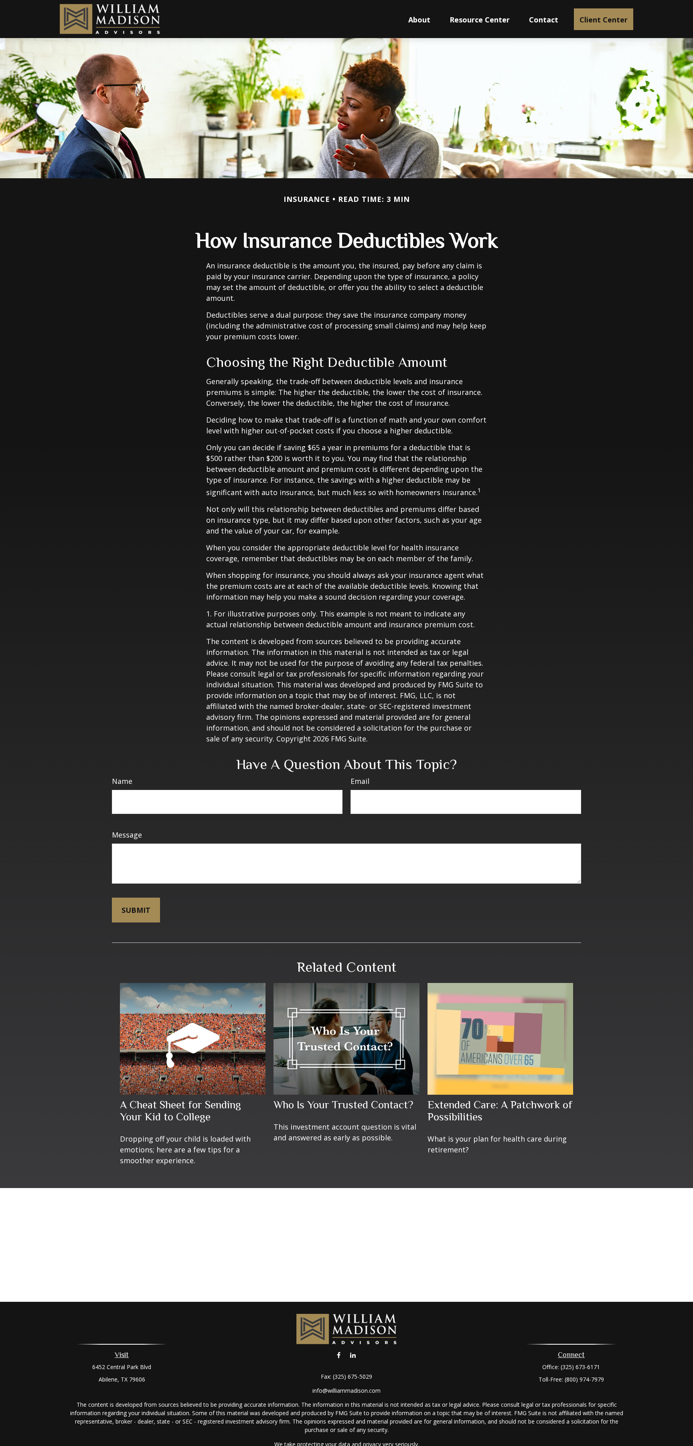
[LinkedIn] (352, 1355)
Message (127, 835)
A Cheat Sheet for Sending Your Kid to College (180, 1111)
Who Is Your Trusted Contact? (343, 1105)
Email (360, 781)
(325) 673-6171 (580, 1367)
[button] (419, 19)
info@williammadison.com (346, 1390)
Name (122, 781)
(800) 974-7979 (584, 1379)
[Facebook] (338, 1355)
